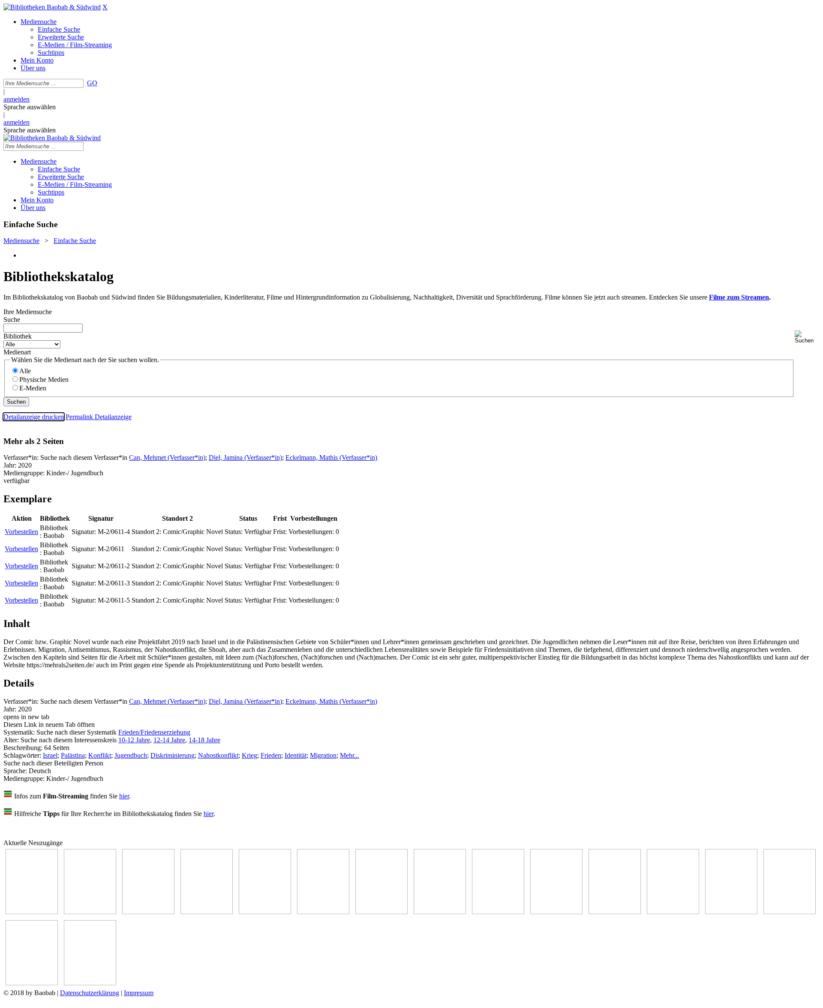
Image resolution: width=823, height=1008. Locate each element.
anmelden (16, 99)
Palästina (73, 755)
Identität (295, 755)
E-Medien (32, 388)
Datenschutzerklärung (89, 992)
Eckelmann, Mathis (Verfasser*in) (331, 457)
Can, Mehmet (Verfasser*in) (167, 457)
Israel (50, 755)
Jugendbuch (130, 755)
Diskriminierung (172, 755)
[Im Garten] (498, 911)
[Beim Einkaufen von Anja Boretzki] (90, 983)
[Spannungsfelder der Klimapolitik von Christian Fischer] (90, 911)
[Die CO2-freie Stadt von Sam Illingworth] (148, 911)
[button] (807, 337)
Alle (25, 371)
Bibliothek (17, 336)
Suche (11, 319)
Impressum (138, 992)
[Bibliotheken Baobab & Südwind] (52, 7)
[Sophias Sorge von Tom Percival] (265, 911)
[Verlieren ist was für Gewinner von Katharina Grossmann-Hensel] (323, 911)
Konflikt (99, 755)
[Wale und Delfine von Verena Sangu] (206, 911)
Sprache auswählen (29, 107)
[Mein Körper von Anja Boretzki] (789, 911)
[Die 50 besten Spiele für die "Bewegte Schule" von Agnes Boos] (673, 911)
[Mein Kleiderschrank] (32, 983)
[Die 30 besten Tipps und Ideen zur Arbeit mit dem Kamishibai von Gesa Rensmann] (32, 911)
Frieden (271, 755)
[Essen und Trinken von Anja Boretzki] (731, 911)
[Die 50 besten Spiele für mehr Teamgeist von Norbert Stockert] (556, 911)
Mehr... (349, 755)
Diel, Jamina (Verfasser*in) (245, 457)
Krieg (249, 755)
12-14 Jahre (169, 740)
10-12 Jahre (134, 740)
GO (92, 83)
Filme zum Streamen (739, 297)
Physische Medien (44, 379)
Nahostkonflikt (218, 755)
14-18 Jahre (204, 740)
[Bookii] (381, 911)
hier (124, 796)
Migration (323, 755)
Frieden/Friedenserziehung (154, 732)
